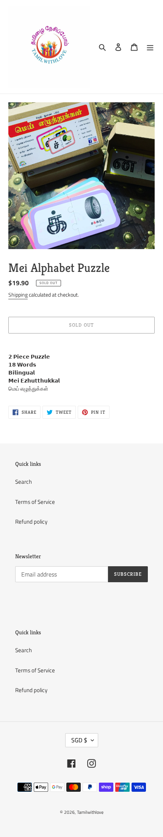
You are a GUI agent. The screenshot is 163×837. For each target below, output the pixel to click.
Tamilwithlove (90, 812)
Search (23, 481)
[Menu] (150, 47)
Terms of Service (35, 501)
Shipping (18, 295)
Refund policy (31, 521)
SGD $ (79, 740)
